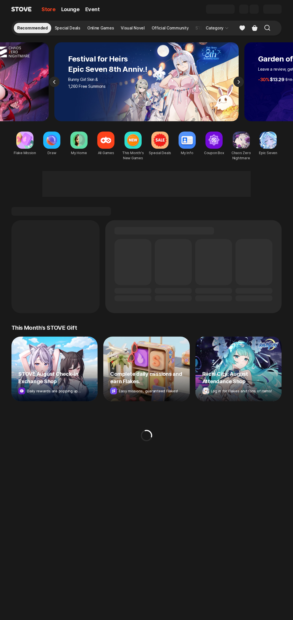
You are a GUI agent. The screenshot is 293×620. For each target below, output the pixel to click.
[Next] (238, 82)
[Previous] (54, 82)
